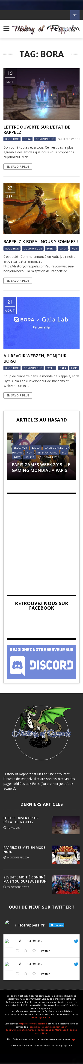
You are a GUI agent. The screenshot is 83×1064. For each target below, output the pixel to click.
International (47, 452)
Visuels (29, 457)
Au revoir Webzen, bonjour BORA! (34, 358)
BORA (27, 139)
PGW (17, 457)
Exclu (50, 368)
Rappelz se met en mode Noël (24, 849)
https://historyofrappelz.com (33, 1023)
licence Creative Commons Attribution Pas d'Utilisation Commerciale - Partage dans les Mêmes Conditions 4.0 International (41, 1030)
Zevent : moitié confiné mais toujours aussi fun (25, 879)
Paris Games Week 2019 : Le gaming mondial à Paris (41, 467)
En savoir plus (17, 167)
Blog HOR (12, 139)
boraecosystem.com (41, 1017)
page (73, 1039)
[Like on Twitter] (35, 951)
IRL (64, 452)
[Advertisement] (41, 540)
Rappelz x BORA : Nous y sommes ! (40, 241)
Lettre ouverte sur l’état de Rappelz (36, 129)
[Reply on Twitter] (18, 951)
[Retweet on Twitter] (26, 951)
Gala (63, 248)
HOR (74, 248)
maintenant (34, 941)
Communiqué (45, 139)
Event (51, 248)
